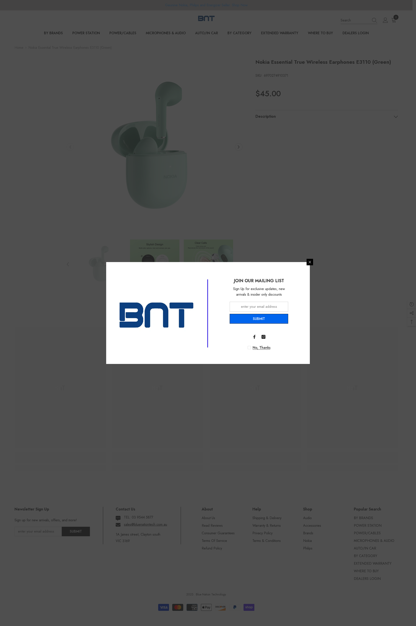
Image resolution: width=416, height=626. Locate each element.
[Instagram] (263, 336)
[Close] (310, 262)
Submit (259, 318)
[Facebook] (254, 336)
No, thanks (261, 347)
